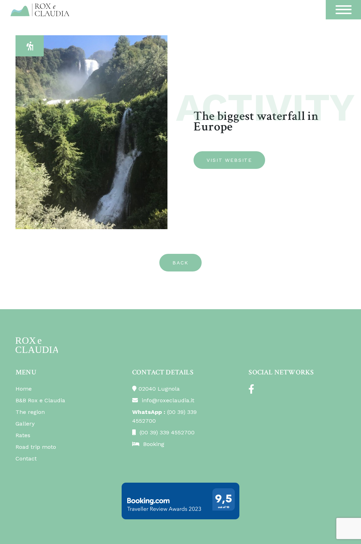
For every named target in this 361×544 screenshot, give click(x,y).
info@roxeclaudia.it (167, 400)
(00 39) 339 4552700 (166, 432)
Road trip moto (36, 447)
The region (30, 412)
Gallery (25, 423)
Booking (152, 444)
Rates (23, 435)
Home (24, 388)
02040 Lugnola (159, 388)
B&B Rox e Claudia (40, 400)
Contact (26, 458)
